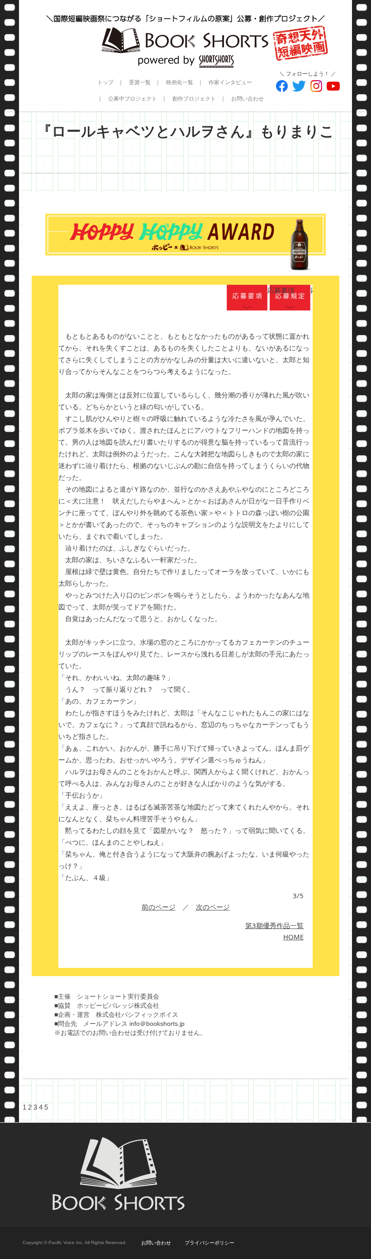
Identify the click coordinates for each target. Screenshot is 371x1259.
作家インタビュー (230, 82)
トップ (105, 82)
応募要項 (247, 298)
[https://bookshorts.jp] (185, 34)
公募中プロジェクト (132, 99)
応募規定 (290, 298)
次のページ (213, 906)
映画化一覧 (179, 82)
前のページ (159, 906)
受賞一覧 (140, 82)
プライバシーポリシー (209, 1242)
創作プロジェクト (194, 99)
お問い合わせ (247, 99)
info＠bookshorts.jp (157, 1023)
